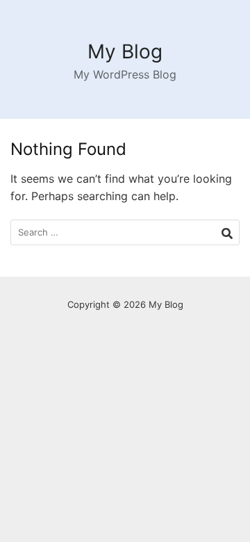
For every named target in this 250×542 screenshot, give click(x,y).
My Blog (125, 51)
